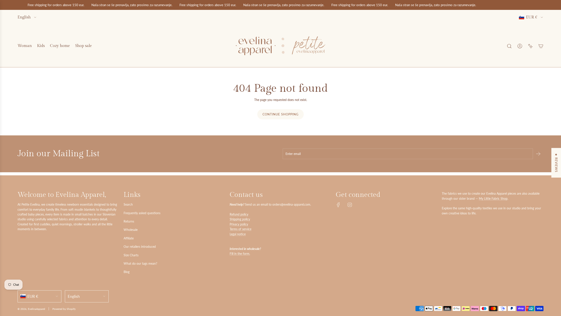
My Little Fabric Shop (493, 198)
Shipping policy (240, 219)
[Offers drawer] (530, 46)
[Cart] (541, 46)
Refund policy (239, 214)
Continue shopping (280, 114)
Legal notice (238, 234)
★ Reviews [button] (556, 162)
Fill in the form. (240, 253)
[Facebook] (338, 204)
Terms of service (240, 229)
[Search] (509, 46)
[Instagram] (349, 204)
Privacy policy (239, 224)
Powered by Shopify (64, 309)
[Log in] (520, 46)
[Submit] (538, 154)
